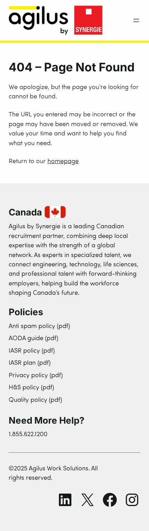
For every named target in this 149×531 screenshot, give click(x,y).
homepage (63, 161)
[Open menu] (136, 20)
